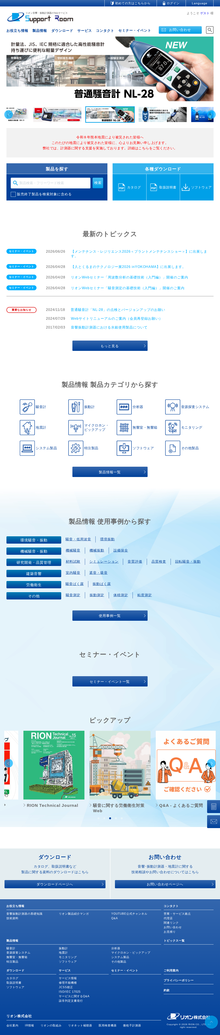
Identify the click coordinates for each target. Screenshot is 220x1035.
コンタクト (105, 30)
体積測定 (120, 595)
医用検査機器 (108, 1025)
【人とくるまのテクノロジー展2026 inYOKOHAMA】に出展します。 (128, 267)
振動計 (63, 948)
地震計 (63, 952)
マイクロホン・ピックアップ (130, 952)
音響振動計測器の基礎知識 (24, 913)
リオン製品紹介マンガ (74, 913)
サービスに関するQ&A (74, 996)
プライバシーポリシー (179, 980)
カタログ (12, 978)
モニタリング (68, 957)
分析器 (115, 948)
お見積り (170, 931)
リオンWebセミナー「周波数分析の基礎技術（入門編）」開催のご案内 (129, 277)
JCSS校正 (66, 987)
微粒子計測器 (132, 1025)
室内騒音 (73, 573)
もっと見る (110, 346)
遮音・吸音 (98, 573)
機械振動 (97, 550)
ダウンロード (62, 30)
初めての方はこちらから (133, 3)
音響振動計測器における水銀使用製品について (109, 327)
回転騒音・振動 (188, 561)
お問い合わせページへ (165, 884)
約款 (167, 990)
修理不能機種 (68, 982)
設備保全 (120, 550)
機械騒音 (73, 550)
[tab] (98, 818)
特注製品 (12, 961)
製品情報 (39, 30)
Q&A (114, 918)
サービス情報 (68, 978)
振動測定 (97, 595)
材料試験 (73, 561)
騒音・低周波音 (78, 539)
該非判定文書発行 (71, 1000)
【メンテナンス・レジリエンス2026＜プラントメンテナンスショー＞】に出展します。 (139, 254)
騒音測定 (73, 595)
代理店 (168, 918)
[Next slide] (211, 114)
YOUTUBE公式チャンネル (129, 913)
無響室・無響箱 (17, 957)
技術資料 (12, 918)
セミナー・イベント (134, 30)
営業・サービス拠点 (177, 913)
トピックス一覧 (174, 940)
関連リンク (171, 922)
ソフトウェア (68, 961)
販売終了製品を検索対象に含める (44, 194)
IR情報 (29, 1025)
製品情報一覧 (110, 472)
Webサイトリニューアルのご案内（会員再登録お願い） (117, 318)
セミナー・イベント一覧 (110, 681)
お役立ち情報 (17, 30)
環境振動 (107, 539)
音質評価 (135, 561)
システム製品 (120, 957)
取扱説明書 (13, 982)
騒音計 (10, 948)
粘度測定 (144, 595)
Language (199, 3)
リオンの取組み (51, 1025)
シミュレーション (104, 561)
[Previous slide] (8, 114)
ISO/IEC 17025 (70, 991)
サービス (84, 30)
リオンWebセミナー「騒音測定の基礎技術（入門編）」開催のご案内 (128, 288)
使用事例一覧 (110, 616)
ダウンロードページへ (55, 884)
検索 (98, 183)
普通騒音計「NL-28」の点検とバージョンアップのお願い (118, 310)
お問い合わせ (180, 30)
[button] (57, 114)
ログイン (173, 3)
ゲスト (205, 13)
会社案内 (12, 1025)
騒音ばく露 (75, 584)
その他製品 (118, 961)
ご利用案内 (171, 970)
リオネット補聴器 (80, 1025)
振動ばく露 (102, 584)
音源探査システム (18, 952)
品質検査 (158, 561)
